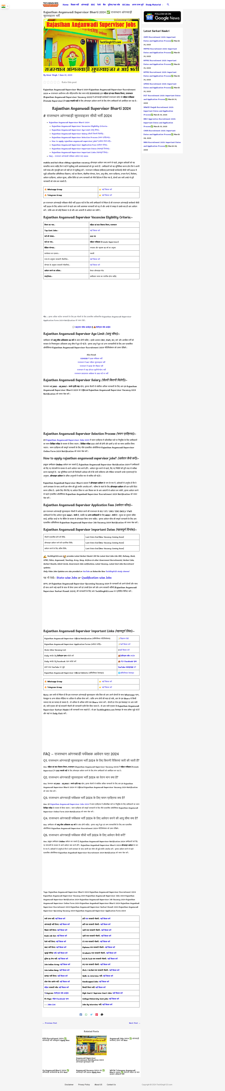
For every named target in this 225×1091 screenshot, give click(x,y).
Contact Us (111, 1085)
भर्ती (55, 953)
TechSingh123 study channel (117, 571)
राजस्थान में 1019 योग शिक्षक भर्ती (91, 366)
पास (86, 918)
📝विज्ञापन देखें (123, 638)
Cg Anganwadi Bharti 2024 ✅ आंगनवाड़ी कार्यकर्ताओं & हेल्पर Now (55, 1071)
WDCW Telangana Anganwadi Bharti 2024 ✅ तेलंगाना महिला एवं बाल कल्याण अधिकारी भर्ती (124, 1072)
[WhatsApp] (86, 1014)
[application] (162, 4)
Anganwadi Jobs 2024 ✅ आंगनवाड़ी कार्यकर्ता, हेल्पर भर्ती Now (124, 1039)
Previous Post (49, 1023)
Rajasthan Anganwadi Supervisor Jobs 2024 (67, 440)
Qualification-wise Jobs (96, 577)
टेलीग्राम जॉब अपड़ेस (103, 327)
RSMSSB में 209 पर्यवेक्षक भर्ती (91, 358)
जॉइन (128, 661)
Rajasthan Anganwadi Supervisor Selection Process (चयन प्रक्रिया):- (81, 137)
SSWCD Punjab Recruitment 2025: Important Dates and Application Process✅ (159, 111)
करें (127, 667)
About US (98, 1085)
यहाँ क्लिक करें (107, 189)
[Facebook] (81, 1014)
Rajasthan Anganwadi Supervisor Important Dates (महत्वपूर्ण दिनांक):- (81, 148)
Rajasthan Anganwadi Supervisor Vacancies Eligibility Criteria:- (80, 126)
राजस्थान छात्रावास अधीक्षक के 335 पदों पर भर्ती (91, 373)
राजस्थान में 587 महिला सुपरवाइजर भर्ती (91, 362)
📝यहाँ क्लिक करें (124, 644)
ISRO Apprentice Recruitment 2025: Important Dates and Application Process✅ (160, 123)
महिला (46, 987)
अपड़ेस (127, 655)
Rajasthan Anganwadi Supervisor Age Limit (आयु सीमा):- (76, 130)
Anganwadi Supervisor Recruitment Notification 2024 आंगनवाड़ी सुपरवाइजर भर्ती (90, 1060)
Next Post (134, 1023)
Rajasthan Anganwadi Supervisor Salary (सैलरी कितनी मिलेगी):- (78, 133)
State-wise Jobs (67, 577)
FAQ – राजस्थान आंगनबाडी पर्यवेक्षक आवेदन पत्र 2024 (68, 156)
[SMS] (102, 1014)
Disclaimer (69, 1085)
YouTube (86, 571)
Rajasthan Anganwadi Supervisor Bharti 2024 (69, 122)
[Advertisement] (91, 298)
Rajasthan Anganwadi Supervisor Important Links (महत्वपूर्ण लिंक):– (80, 152)
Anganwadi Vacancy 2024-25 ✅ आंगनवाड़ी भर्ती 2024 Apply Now (90, 1071)
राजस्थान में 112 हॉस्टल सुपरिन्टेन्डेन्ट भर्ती (91, 369)
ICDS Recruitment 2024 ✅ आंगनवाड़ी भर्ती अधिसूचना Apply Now (56, 1039)
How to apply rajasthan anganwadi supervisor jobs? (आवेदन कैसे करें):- (82, 141)
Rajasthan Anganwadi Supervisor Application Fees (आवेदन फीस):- (80, 145)
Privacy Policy (84, 1085)
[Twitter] (91, 1014)
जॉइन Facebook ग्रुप (60, 999)
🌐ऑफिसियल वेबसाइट (126, 673)
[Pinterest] (97, 1014)
